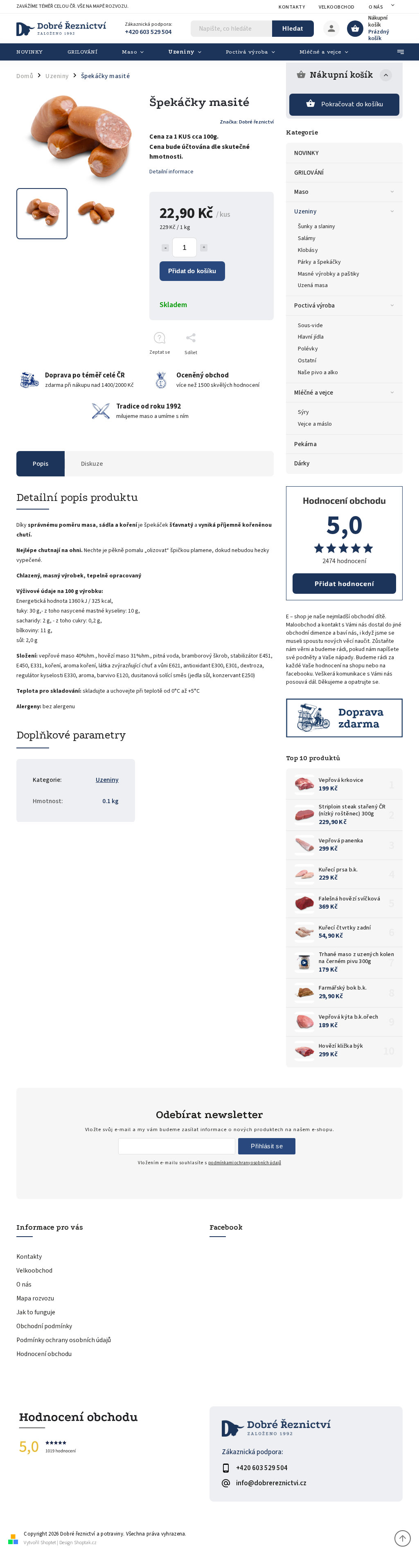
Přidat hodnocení (344, 583)
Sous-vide (310, 325)
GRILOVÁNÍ (309, 172)
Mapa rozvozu (35, 1298)
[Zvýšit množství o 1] (203, 247)
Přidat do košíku (192, 270)
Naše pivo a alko (318, 372)
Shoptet (48, 1542)
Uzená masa (313, 285)
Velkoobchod (337, 7)
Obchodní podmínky (44, 1326)
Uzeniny (305, 211)
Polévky (308, 349)
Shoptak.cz (85, 1542)
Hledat (292, 28)
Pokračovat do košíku (352, 104)
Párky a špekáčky (319, 262)
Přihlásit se (267, 1146)
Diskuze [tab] (92, 463)
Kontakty (292, 7)
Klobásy (308, 250)
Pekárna (305, 444)
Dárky (302, 463)
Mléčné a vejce (313, 392)
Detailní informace (171, 172)
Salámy (307, 238)
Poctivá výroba (314, 305)
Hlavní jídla (311, 337)
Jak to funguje (35, 1312)
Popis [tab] (40, 463)
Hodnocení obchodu (44, 1353)
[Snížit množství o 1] (165, 247)
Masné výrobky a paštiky (328, 274)
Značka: (247, 122)
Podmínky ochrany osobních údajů (63, 1340)
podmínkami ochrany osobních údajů (244, 1162)
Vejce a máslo (315, 424)
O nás (376, 7)
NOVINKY (306, 152)
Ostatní (307, 361)
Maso (301, 191)
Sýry (303, 412)
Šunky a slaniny (317, 226)
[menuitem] (35, 52)
